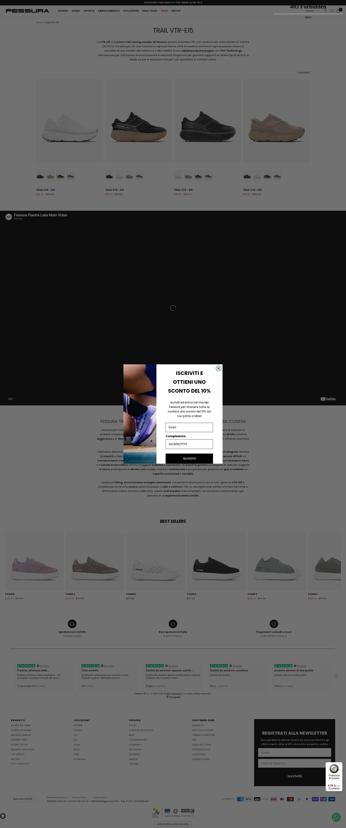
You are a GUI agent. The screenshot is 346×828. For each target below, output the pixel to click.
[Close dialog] (218, 368)
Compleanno (176, 436)
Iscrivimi (189, 458)
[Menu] (340, 764)
